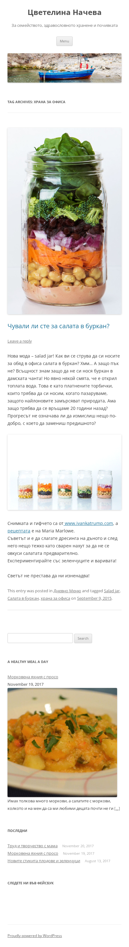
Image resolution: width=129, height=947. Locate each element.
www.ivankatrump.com (88, 523)
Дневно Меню (67, 591)
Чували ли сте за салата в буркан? (59, 326)
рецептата (19, 531)
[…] (117, 808)
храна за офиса (55, 598)
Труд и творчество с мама (33, 845)
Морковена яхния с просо (33, 677)
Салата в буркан (23, 598)
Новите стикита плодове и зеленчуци (44, 860)
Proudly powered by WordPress (35, 935)
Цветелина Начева (65, 12)
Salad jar (112, 591)
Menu (64, 41)
